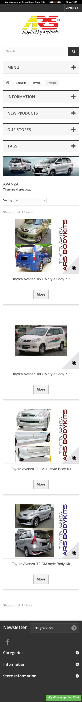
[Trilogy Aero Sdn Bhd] (41, 25)
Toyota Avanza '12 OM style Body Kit (41, 564)
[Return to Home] (8, 83)
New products (22, 113)
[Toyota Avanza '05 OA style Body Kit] (41, 245)
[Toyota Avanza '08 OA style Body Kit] (41, 340)
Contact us (72, 8)
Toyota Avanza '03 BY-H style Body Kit (41, 469)
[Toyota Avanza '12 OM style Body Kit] (41, 530)
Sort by (8, 200)
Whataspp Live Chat (65, 697)
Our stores (19, 129)
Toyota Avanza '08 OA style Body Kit (41, 374)
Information (21, 96)
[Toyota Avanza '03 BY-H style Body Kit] (41, 435)
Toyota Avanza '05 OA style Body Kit (41, 279)
